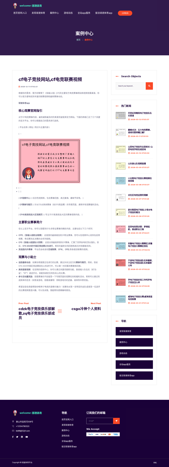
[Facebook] (13, 437)
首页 (78, 39)
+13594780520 (22, 426)
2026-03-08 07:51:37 (140, 185)
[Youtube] (26, 437)
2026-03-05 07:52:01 (140, 233)
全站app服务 (84, 13)
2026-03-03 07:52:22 (140, 269)
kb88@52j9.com (23, 430)
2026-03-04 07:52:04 (140, 250)
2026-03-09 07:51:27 (140, 167)
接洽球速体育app (103, 13)
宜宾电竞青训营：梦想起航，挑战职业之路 (139, 228)
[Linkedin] (22, 437)
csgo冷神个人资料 (86, 309)
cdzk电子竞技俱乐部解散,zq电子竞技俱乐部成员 (37, 313)
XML (155, 462)
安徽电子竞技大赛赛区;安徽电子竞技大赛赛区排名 (140, 244)
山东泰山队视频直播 (137, 163)
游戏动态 (68, 13)
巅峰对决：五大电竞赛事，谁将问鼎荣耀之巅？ (140, 131)
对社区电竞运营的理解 (138, 195)
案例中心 (54, 13)
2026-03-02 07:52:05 (140, 286)
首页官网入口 (20, 13)
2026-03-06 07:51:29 (140, 216)
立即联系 (125, 13)
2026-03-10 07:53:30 (140, 153)
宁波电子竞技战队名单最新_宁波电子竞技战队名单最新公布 (140, 263)
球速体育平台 (27, 462)
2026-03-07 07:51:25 (140, 199)
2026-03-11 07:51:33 (139, 136)
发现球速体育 (38, 13)
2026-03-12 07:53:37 (140, 119)
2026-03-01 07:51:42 (140, 303)
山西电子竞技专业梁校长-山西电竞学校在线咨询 (140, 148)
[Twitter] (17, 437)
